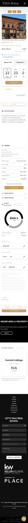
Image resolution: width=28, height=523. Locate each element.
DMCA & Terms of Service (15, 521)
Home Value (14, 408)
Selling (14, 403)
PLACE (14, 504)
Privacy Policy (5, 521)
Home (14, 397)
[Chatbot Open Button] (23, 518)
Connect (14, 412)
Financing (14, 405)
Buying (14, 401)
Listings (14, 399)
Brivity (13, 519)
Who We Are (14, 410)
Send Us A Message (14, 457)
